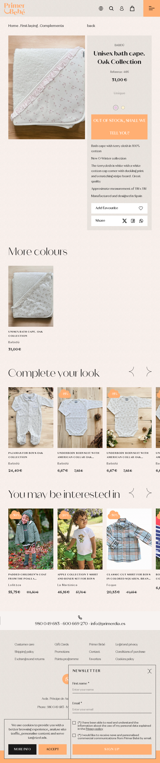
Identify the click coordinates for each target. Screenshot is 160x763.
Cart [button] (132, 8)
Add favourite (106, 208)
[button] (115, 107)
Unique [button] (119, 93)
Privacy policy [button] (94, 729)
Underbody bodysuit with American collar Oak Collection (78, 455)
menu (151, 8)
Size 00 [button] (31, 436)
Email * (77, 703)
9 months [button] (31, 415)
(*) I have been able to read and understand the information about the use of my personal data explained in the (114, 725)
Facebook (133, 221)
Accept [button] (52, 749)
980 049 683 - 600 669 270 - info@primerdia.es (80, 624)
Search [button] (111, 8)
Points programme (67, 659)
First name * (80, 683)
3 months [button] (31, 395)
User (122, 8)
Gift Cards (62, 644)
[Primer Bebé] (14, 8)
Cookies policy (125, 659)
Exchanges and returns (29, 659)
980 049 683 (55, 707)
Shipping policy (24, 651)
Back (91, 26)
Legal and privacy (127, 644)
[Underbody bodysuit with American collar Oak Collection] (80, 417)
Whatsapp (141, 221)
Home (13, 26)
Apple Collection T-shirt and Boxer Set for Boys (78, 576)
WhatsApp (67, 679)
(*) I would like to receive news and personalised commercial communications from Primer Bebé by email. (115, 737)
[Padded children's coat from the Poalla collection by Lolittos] (30, 539)
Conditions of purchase (130, 651)
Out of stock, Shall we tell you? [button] (119, 127)
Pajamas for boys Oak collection (25, 455)
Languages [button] (101, 8)
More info (22, 749)
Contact (94, 651)
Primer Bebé (97, 644)
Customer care (24, 644)
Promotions (62, 651)
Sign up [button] (112, 749)
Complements (52, 26)
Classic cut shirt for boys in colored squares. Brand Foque (129, 577)
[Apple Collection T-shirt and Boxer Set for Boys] (80, 539)
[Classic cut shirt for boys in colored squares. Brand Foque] (129, 539)
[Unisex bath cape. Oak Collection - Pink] (46, 87)
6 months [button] (129, 405)
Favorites (95, 659)
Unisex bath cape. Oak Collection (25, 334)
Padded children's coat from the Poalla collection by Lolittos (27, 577)
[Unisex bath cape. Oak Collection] (30, 296)
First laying (29, 26)
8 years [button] (137, 558)
